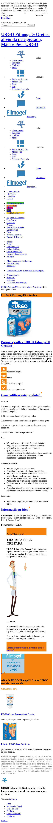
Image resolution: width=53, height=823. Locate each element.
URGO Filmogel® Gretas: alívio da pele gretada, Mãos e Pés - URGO (25, 39)
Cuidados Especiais (20, 89)
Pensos (10, 225)
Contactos (11, 816)
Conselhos (40, 107)
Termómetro (12, 220)
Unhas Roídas (13, 249)
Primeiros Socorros (20, 79)
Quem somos (17, 60)
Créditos (10, 811)
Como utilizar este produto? (21, 395)
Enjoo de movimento (15, 217)
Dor (13, 86)
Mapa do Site (12, 809)
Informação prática (15, 509)
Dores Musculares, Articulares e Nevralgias (25, 270)
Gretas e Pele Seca (14, 251)
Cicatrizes (11, 222)
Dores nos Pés (13, 246)
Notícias (15, 65)
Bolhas (10, 242)
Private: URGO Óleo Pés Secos (15, 744)
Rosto (14, 84)
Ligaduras (11, 280)
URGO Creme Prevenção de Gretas (17, 714)
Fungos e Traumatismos (17, 254)
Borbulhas (11, 266)
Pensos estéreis (13, 275)
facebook (13, 799)
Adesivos (11, 277)
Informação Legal (14, 806)
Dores (38, 98)
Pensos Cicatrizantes (15, 227)
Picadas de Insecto (14, 237)
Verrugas (10, 256)
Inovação (16, 63)
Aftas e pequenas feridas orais (19, 261)
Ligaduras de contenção (17, 282)
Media (14, 67)
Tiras (9, 232)
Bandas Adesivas (14, 235)
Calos (9, 244)
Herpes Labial (13, 263)
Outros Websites (14, 813)
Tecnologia (31, 116)
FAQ (9, 804)
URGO (4, 820)
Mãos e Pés (17, 82)
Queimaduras (12, 230)
